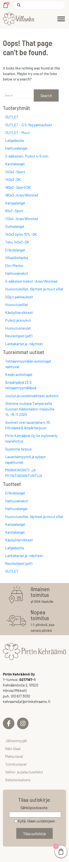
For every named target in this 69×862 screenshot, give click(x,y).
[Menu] (61, 19)
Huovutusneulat (18, 328)
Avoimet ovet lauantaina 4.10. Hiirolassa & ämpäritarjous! (28, 425)
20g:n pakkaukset (19, 297)
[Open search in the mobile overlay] (39, 5)
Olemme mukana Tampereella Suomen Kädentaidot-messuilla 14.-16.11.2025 (29, 409)
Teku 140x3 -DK (17, 242)
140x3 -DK (13, 179)
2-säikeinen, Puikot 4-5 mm (26, 156)
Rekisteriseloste (17, 780)
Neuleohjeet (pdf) (18, 336)
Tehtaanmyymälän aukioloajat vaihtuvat (28, 364)
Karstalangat (15, 164)
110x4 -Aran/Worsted (21, 218)
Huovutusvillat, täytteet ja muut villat (34, 289)
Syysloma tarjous (18, 449)
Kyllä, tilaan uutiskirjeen (36, 821)
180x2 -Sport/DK (18, 187)
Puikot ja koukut (18, 320)
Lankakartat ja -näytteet (24, 344)
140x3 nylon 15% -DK (21, 234)
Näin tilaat (13, 748)
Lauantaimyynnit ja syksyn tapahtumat (25, 459)
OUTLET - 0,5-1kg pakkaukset (28, 125)
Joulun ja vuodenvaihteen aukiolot (31, 395)
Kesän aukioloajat (18, 374)
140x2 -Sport (15, 172)
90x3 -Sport (14, 211)
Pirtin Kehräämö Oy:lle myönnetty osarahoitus (31, 438)
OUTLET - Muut (17, 132)
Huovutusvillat (16, 304)
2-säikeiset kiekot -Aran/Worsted (31, 281)
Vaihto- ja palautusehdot (24, 772)
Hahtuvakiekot (16, 273)
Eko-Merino (14, 265)
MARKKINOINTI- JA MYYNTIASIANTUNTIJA (23, 473)
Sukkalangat (14, 226)
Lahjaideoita (14, 140)
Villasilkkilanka (16, 257)
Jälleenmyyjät (16, 740)
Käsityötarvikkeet (19, 312)
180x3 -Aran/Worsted (21, 195)
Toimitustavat (16, 764)
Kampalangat (15, 203)
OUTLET (11, 117)
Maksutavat (14, 756)
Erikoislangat (15, 250)
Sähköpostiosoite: (34, 807)
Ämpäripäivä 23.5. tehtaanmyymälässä (20, 385)
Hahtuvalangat (16, 148)
